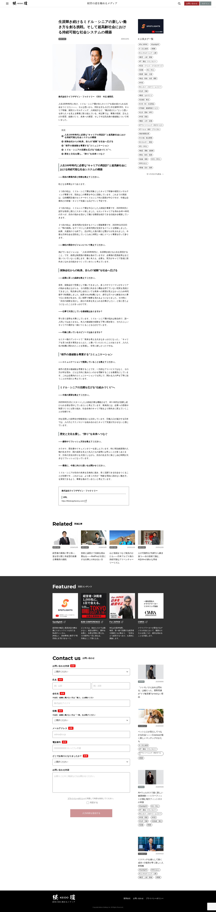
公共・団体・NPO (146, 112)
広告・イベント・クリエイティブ (151, 66)
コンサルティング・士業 (148, 53)
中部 (141, 83)
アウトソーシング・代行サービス (151, 125)
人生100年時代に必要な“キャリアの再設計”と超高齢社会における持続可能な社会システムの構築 (95, 136)
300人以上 (143, 163)
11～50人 (151, 70)
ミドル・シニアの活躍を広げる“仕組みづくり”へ (87, 150)
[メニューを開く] (7, 3)
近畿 (141, 70)
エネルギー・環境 (146, 142)
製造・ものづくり (146, 95)
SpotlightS (155, 44)
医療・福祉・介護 (146, 74)
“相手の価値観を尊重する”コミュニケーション (86, 146)
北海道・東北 (144, 100)
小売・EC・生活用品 (147, 104)
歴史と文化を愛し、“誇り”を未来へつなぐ (84, 154)
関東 (153, 49)
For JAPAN (143, 44)
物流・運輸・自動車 (147, 151)
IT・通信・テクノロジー (148, 61)
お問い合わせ (191, 3)
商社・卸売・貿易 (146, 155)
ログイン (205, 3)
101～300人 (156, 159)
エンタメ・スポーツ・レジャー (150, 87)
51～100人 (143, 146)
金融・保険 (144, 159)
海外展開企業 (144, 134)
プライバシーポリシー (76, 798)
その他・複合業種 (146, 138)
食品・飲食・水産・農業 (148, 78)
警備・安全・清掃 (146, 168)
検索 (184, 3)
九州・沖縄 (144, 91)
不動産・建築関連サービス (149, 108)
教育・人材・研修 (146, 57)
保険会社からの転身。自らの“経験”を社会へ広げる (88, 141)
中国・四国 (144, 117)
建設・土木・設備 (146, 121)
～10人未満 (144, 49)
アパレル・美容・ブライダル (150, 129)
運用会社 (127, 898)
